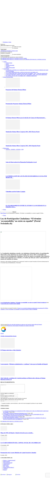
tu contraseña (15, 48)
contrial (2, 333)
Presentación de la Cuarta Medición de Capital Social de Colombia (18, 452)
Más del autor (13, 336)
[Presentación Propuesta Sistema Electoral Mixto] (13, 101)
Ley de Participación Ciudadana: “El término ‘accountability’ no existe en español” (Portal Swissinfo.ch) (23, 302)
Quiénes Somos (9, 62)
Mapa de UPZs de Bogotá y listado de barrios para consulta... (17, 432)
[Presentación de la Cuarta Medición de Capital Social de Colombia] (4, 450)
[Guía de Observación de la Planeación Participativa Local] (13, 159)
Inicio (2, 213)
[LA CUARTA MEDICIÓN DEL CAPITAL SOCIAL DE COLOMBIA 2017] (4, 440)
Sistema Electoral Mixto (8, 77)
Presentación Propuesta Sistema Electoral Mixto (18, 103)
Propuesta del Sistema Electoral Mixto (16, 89)
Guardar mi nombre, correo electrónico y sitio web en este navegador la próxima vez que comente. (22, 403)
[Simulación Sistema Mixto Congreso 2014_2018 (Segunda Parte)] (13, 143)
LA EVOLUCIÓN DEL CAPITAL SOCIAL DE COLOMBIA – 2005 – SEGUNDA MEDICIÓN (26, 74)
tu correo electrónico (17, 54)
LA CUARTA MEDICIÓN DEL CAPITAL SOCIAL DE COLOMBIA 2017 (22, 72)
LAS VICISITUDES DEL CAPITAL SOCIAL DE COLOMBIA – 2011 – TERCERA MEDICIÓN (26, 73)
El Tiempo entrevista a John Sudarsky (11, 350)
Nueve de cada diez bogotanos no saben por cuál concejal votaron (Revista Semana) (24, 324)
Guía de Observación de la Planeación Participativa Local (21, 162)
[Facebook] (3, 227)
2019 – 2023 (15, 149)
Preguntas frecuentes (10, 65)
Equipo (7, 64)
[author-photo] (4, 332)
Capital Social (6, 68)
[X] (7, 227)
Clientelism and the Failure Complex (15, 191)
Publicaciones (6, 148)
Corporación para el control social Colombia (10, 303)
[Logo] (12, 59)
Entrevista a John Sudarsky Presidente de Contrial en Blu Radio (21, 325)
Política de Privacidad (10, 67)
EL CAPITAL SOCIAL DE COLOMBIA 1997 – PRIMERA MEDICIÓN (21, 75)
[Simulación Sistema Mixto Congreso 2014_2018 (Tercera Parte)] (13, 129)
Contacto (7, 66)
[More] (21, 227)
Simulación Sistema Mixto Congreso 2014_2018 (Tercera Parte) (23, 131)
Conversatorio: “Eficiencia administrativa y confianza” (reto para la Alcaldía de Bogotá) (24, 364)
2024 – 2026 (21, 149)
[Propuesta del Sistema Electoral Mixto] (13, 87)
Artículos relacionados (5, 336)
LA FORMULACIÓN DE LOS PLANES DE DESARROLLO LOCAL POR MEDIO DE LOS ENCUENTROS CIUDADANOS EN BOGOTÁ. (23, 415)
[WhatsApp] (17, 227)
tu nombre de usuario (17, 46)
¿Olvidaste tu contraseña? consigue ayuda (9, 50)
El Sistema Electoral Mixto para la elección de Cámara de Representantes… (26, 117)
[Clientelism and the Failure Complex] (13, 189)
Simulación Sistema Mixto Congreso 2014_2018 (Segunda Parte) (23, 145)
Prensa (4, 209)
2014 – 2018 (10, 149)
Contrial (4, 61)
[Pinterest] (12, 227)
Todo (7, 149)
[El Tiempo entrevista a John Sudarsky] (8, 347)
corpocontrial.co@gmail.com (8, 476)
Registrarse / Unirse (7, 42)
